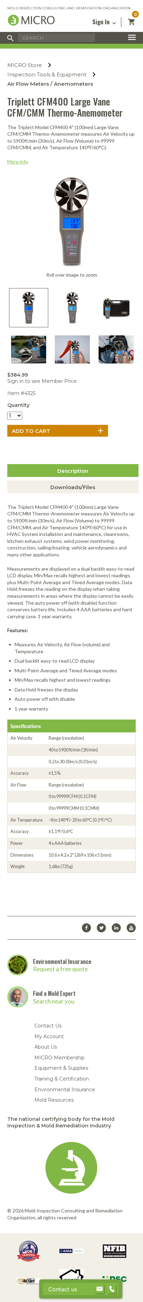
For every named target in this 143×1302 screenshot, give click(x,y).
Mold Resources (54, 1100)
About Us (45, 1047)
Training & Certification (61, 1079)
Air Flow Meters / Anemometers (50, 84)
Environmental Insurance (62, 961)
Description (72, 471)
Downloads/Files (72, 487)
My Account (49, 1036)
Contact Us (47, 1026)
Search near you (53, 1001)
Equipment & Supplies (61, 1068)
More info (17, 162)
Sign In (101, 21)
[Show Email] (99, 1289)
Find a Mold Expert (54, 993)
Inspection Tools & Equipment (46, 74)
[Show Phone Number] (111, 1289)
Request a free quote (60, 969)
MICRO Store (24, 65)
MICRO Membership (59, 1058)
